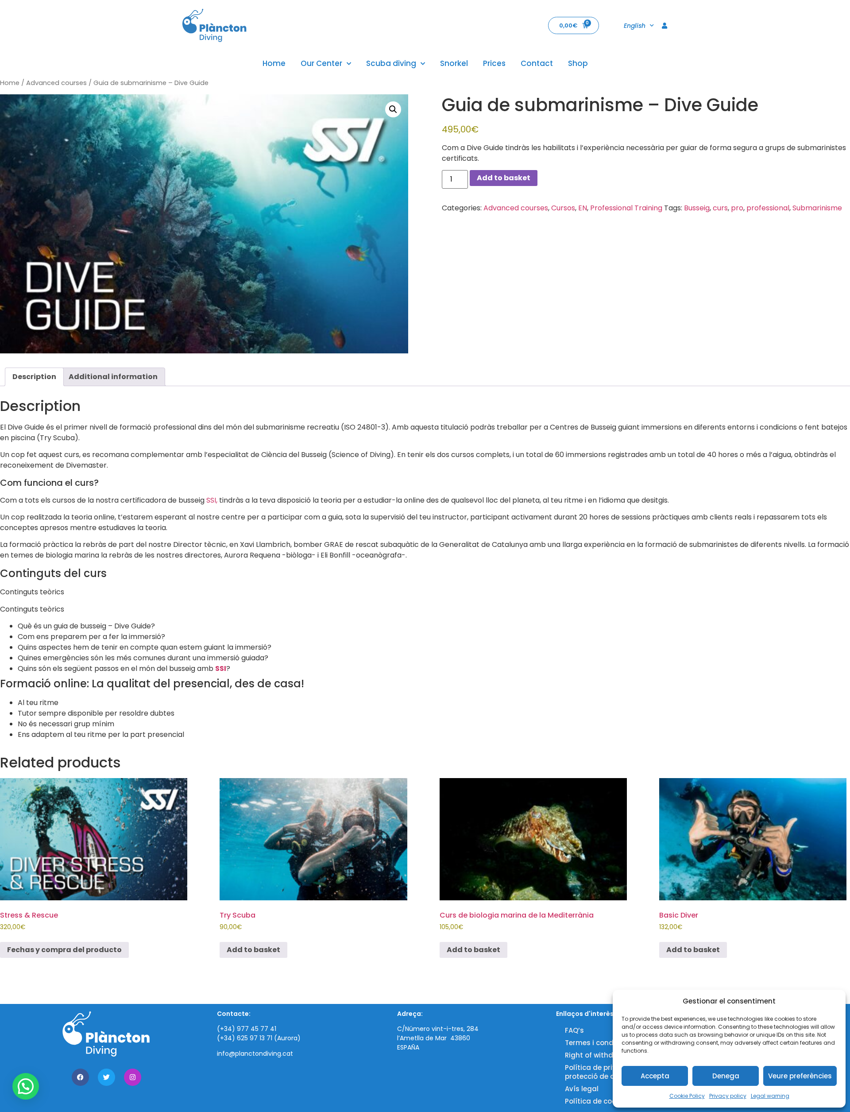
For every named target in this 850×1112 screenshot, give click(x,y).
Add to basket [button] (253, 950)
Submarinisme (817, 208)
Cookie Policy (687, 1096)
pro (737, 208)
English (634, 25)
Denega (725, 1076)
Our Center (321, 63)
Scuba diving (391, 63)
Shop (578, 63)
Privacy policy (727, 1096)
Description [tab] (34, 377)
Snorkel (454, 63)
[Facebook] (80, 1077)
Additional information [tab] (113, 377)
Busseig (697, 208)
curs (720, 208)
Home (274, 63)
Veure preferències (800, 1076)
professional (767, 208)
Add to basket (503, 178)
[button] (393, 109)
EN (582, 208)
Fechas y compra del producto (64, 950)
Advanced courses (56, 82)
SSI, (211, 500)
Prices (494, 63)
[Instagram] (132, 1077)
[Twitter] (106, 1077)
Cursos (563, 208)
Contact (537, 63)
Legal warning (770, 1096)
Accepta (655, 1076)
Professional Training (626, 208)
